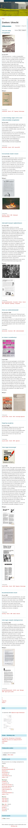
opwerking (12, 303)
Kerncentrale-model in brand (10, 154)
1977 (13, 111)
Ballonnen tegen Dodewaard (17, 712)
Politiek (3, 791)
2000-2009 (4, 801)
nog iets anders (5, 416)
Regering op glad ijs (7, 423)
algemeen (18, 440)
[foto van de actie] (11, 278)
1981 (11, 215)
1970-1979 (4, 798)
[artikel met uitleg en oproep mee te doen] (8, 525)
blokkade (4, 770)
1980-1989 (4, 800)
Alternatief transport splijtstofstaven (12, 223)
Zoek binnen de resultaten (9, 752)
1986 (14, 586)
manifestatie (4, 111)
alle (5, 804)
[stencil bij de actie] (8, 196)
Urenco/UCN (17, 147)
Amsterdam (15, 302)
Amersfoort (10, 330)
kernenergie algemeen (20, 416)
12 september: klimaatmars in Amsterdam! (11, 738)
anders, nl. (4, 794)
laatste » (4, 702)
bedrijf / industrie (16, 613)
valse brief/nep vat (6, 775)
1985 (14, 440)
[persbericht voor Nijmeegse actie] (8, 666)
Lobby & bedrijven (6, 789)
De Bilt (14, 690)
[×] (2, 818)
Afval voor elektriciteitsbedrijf (10, 310)
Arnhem (20, 302)
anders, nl (4, 777)
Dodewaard (15, 215)
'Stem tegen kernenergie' (9, 447)
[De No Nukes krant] (7, 411)
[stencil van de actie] (8, 296)
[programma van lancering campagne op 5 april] (8, 543)
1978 (13, 147)
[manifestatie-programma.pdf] (7, 105)
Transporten (17, 303)
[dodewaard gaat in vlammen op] (11, 209)
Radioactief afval (5, 787)
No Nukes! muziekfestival (9, 337)
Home (3, 18)
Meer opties (10, 754)
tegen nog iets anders (9, 691)
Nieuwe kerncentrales (7, 784)
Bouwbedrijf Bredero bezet (9, 592)
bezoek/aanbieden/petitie (7, 302)
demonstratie (4, 147)
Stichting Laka (14, 826)
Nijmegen (22, 690)
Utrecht (9, 111)
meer (3, 742)
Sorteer (16, 30)
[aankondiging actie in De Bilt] (8, 684)
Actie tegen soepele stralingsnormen (12, 620)
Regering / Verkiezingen (19, 111)
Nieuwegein (4, 809)
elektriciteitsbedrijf (5, 216)
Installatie (4, 781)
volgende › (4, 700)
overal (18, 690)
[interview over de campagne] (8, 562)
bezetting (4, 215)
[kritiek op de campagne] (8, 580)
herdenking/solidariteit (7, 792)
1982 (14, 416)
